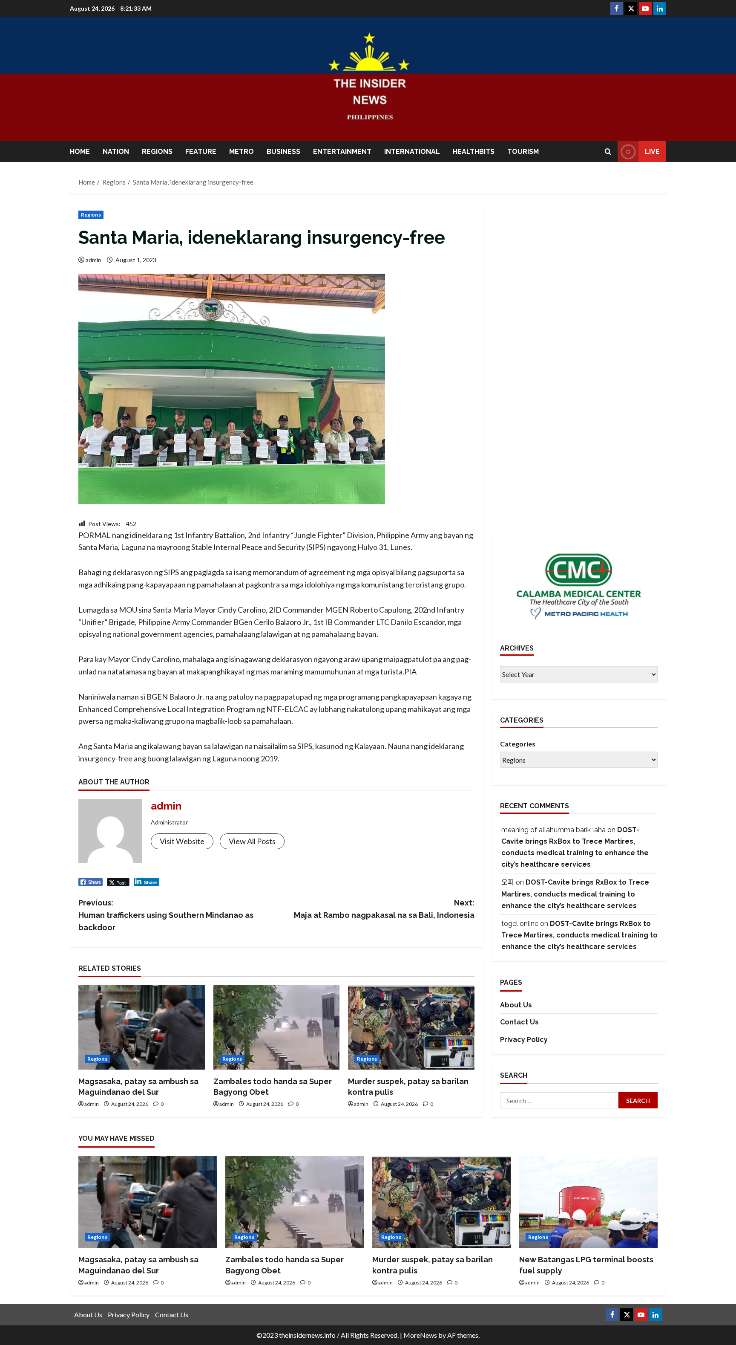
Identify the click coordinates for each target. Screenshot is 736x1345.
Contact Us (519, 1022)
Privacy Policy (524, 1040)
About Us (516, 1005)
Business (283, 152)
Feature (200, 152)
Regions (157, 152)
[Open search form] (608, 151)
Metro (241, 152)
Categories (517, 744)
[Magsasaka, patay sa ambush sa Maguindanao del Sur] (141, 1027)
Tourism (523, 152)
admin (93, 259)
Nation (116, 152)
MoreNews (420, 1335)
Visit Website (182, 841)
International (412, 152)
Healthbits (473, 152)
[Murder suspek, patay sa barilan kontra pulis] (411, 1027)
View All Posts (252, 841)
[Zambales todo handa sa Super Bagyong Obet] (276, 1027)
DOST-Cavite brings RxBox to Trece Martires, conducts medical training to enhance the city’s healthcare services (575, 894)
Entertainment (342, 152)
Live (652, 152)
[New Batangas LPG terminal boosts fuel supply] (588, 1202)
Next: (384, 909)
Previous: (165, 915)
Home (80, 152)
